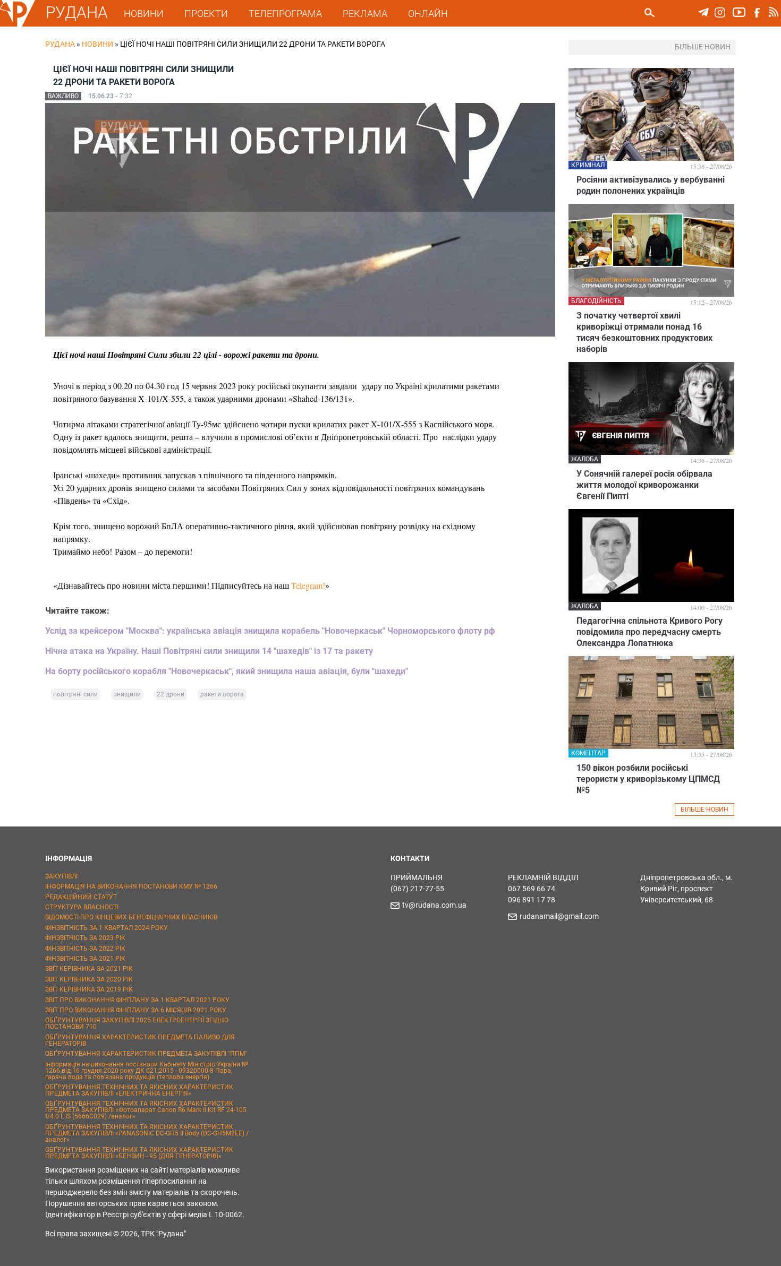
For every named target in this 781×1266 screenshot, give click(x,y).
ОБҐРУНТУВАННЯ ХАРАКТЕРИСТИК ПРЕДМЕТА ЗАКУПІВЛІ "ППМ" (146, 1053)
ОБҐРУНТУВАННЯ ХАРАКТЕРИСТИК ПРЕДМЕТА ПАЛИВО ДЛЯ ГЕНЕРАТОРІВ (140, 1040)
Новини (97, 44)
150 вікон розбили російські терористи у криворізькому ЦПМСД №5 (648, 779)
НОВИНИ (144, 13)
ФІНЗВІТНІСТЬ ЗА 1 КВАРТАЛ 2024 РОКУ (106, 928)
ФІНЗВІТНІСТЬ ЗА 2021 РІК (85, 958)
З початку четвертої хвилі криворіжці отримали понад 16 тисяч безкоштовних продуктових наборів (644, 332)
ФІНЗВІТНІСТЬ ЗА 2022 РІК (85, 948)
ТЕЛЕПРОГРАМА (285, 13)
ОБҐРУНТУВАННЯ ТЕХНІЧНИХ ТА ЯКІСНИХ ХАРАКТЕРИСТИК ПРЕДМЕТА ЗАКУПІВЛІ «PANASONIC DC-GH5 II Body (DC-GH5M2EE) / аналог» (147, 1133)
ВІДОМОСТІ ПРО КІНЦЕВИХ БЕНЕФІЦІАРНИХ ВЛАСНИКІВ (131, 917)
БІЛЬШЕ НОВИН (704, 809)
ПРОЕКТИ (206, 13)
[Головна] (17, 24)
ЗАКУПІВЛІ (61, 876)
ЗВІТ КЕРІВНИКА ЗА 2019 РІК (89, 989)
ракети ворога (222, 694)
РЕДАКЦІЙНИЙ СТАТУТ (81, 897)
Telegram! (308, 585)
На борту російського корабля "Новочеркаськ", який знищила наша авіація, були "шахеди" (226, 671)
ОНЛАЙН (428, 13)
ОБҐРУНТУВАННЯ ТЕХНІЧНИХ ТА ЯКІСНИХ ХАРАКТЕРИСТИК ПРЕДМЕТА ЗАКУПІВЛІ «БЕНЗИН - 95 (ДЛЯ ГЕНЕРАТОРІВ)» (139, 1153)
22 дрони (170, 694)
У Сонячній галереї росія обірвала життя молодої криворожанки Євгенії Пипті (644, 485)
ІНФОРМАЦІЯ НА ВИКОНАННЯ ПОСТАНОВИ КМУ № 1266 (131, 886)
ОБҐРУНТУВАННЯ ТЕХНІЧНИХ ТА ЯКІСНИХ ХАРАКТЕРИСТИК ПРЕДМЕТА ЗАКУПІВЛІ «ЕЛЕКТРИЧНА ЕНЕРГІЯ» (139, 1090)
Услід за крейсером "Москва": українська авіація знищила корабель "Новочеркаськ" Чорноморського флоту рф (270, 631)
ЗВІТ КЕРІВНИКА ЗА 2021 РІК (89, 968)
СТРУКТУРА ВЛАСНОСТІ (81, 907)
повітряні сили (75, 694)
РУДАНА (77, 12)
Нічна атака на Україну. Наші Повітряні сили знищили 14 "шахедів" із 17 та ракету (209, 651)
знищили (127, 694)
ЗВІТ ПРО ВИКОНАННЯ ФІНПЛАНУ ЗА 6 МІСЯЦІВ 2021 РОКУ (135, 1010)
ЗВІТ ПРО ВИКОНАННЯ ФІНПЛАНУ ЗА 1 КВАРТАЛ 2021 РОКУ (137, 1000)
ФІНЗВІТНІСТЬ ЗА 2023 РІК (85, 938)
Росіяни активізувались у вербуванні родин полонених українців (650, 185)
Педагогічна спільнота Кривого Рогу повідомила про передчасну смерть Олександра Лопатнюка (649, 632)
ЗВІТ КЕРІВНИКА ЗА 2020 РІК (89, 979)
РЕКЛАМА (365, 13)
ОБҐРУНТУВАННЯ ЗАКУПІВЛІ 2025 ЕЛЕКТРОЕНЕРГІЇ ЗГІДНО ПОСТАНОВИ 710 (136, 1023)
